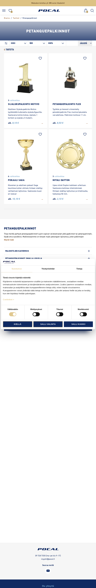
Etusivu (7, 18)
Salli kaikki (78, 324)
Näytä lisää (9, 239)
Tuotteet (16, 18)
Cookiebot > (8, 300)
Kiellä (17, 324)
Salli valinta (48, 324)
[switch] (36, 314)
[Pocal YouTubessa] (48, 573)
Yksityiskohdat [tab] (48, 269)
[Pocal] (49, 11)
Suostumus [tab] (17, 269)
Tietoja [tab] (79, 269)
